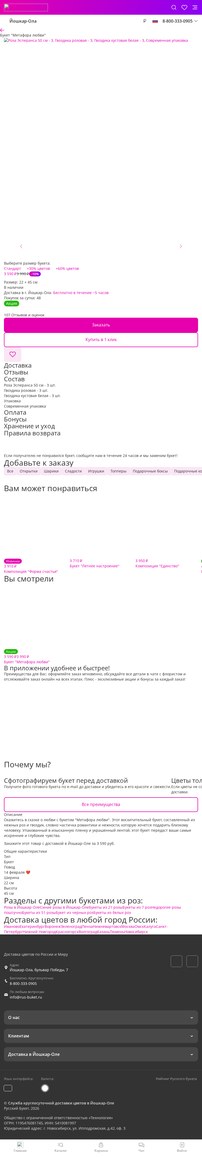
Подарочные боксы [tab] (150, 471)
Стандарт (12, 268)
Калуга (150, 926)
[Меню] (195, 7)
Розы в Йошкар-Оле (22, 907)
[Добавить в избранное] (12, 354)
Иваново (12, 926)
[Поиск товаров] (174, 7)
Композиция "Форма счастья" (31, 566)
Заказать (101, 325)
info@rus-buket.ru (26, 997)
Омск (139, 926)
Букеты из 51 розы (39, 912)
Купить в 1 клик (101, 339)
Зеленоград (71, 926)
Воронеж (53, 926)
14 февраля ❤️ (17, 872)
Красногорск (67, 931)
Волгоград (88, 931)
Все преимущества (101, 804)
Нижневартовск (107, 926)
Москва (128, 926)
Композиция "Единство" (157, 563)
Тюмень (117, 931)
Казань (103, 931)
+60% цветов (67, 268)
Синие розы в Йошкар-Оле (64, 907)
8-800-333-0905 (23, 983)
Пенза (87, 926)
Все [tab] (10, 471)
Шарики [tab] (51, 471)
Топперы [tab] (118, 471)
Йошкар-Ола (23, 21)
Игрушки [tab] (96, 471)
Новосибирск (136, 931)
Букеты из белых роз (112, 912)
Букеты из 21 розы (106, 907)
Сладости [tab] (73, 471)
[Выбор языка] (155, 21)
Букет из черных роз (74, 912)
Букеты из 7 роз (137, 907)
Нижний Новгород (39, 931)
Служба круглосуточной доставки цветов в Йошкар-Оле (61, 1103)
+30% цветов (38, 268)
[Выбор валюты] (145, 21)
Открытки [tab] (29, 471)
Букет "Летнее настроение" (94, 563)
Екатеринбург (32, 926)
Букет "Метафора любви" (27, 656)
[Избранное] (184, 7)
